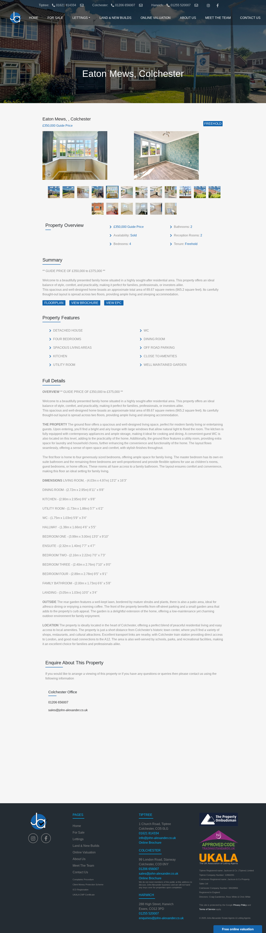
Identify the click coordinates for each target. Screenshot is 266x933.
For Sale (79, 832)
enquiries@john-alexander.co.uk (161, 918)
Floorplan (53, 303)
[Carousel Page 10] (184, 192)
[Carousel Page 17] (155, 208)
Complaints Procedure (83, 879)
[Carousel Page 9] (169, 192)
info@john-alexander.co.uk (157, 838)
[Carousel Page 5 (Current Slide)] (111, 192)
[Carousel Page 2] (67, 192)
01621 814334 (66, 5)
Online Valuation (84, 852)
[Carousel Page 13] (96, 208)
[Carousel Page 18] (169, 208)
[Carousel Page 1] (52, 192)
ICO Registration (80, 889)
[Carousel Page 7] (140, 192)
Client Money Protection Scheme (88, 884)
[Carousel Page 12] (213, 192)
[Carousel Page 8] (155, 192)
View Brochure (84, 303)
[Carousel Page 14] (111, 208)
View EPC (114, 303)
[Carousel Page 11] (198, 192)
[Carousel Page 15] (125, 208)
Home (77, 826)
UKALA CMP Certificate (84, 895)
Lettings (78, 839)
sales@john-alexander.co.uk (68, 710)
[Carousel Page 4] (96, 192)
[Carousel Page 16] (140, 208)
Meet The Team (83, 865)
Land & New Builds (86, 845)
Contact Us (80, 872)
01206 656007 (125, 5)
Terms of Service (207, 909)
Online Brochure (150, 842)
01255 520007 (181, 5)
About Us (79, 859)
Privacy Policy (240, 905)
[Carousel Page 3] (82, 192)
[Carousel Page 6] (125, 192)
